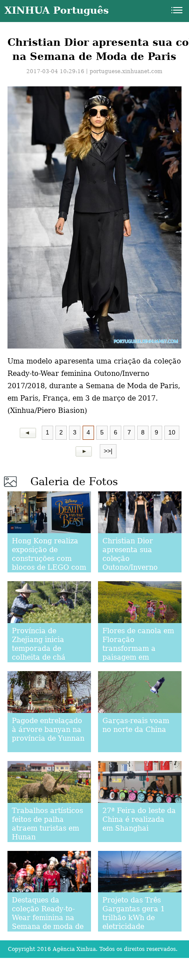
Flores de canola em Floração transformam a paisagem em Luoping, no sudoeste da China (138, 653)
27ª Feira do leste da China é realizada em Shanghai (139, 819)
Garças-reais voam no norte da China (135, 725)
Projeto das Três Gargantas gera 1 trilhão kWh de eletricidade (133, 913)
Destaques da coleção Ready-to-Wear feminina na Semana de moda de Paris (48, 917)
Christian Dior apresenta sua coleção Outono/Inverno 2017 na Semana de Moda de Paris (137, 563)
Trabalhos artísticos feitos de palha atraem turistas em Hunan (47, 823)
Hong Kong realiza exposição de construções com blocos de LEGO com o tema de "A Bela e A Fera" (49, 563)
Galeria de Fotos (74, 481)
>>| (108, 450)
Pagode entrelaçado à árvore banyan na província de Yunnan (48, 729)
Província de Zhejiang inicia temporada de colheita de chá (38, 644)
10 (171, 432)
